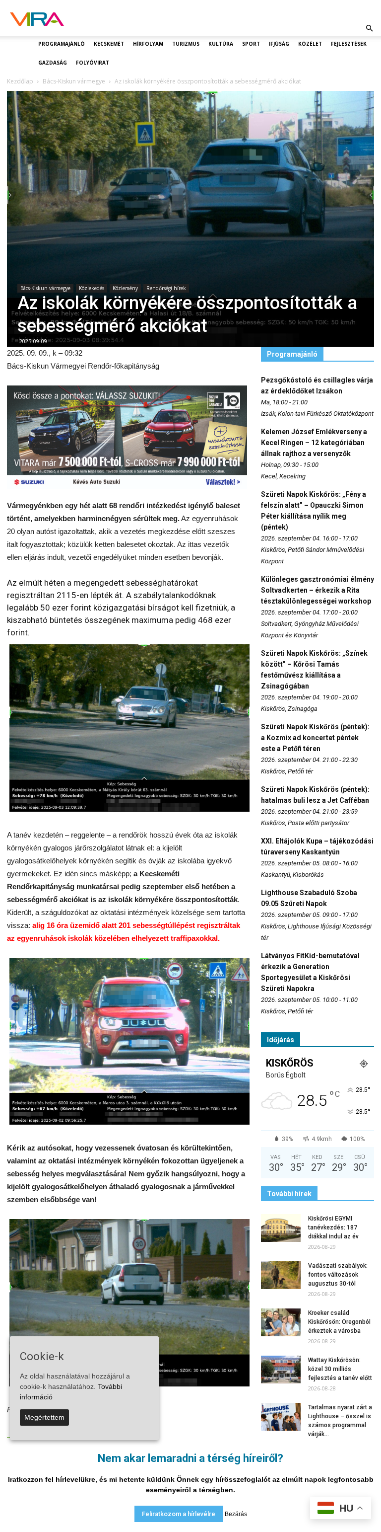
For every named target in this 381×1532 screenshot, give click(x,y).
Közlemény (125, 288)
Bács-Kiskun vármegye (45, 288)
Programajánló (61, 43)
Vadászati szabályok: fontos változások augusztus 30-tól (338, 1274)
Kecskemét (109, 43)
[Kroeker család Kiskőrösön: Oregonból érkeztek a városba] (281, 1322)
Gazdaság (52, 62)
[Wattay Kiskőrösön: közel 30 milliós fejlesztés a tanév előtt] (281, 1369)
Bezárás (236, 1514)
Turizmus (185, 43)
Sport (251, 43)
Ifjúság (279, 43)
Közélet (310, 43)
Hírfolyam (148, 43)
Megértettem (44, 1417)
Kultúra (220, 43)
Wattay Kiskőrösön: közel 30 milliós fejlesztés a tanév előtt (340, 1369)
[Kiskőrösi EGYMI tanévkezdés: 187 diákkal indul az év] (281, 1228)
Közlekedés (91, 288)
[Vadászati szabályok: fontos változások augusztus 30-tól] (281, 1275)
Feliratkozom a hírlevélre (178, 1514)
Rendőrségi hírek (166, 288)
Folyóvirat (92, 62)
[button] (369, 28)
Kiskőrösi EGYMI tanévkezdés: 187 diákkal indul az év (333, 1227)
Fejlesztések (349, 43)
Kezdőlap (20, 81)
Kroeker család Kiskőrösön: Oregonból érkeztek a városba (339, 1321)
